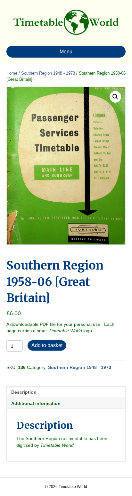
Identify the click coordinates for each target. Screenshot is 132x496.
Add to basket (46, 345)
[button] (115, 97)
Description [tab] (24, 392)
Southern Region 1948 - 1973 (48, 73)
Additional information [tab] (36, 403)
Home (11, 73)
